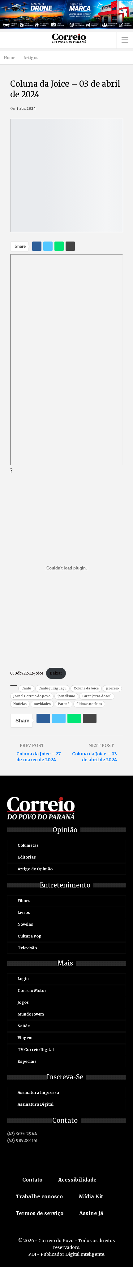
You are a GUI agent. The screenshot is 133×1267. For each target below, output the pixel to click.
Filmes (24, 900)
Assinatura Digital (36, 1104)
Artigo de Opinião (35, 869)
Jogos (23, 1002)
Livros (24, 912)
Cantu (26, 688)
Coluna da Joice (86, 688)
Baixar (56, 673)
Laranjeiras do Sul (96, 696)
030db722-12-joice (26, 673)
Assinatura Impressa (38, 1092)
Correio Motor (32, 990)
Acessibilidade (77, 1180)
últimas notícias (89, 704)
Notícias (20, 704)
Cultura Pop (29, 936)
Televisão (27, 948)
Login (23, 978)
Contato (32, 1180)
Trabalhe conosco (39, 1196)
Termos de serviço (39, 1213)
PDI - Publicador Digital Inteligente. (66, 1254)
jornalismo (66, 696)
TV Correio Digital (36, 1049)
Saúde (24, 1026)
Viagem (25, 1037)
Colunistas (28, 845)
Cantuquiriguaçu (52, 688)
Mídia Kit (91, 1196)
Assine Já (91, 1213)
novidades (42, 704)
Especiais (27, 1061)
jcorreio (112, 688)
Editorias (27, 857)
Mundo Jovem (31, 1014)
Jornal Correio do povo (31, 696)
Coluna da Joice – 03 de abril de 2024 (94, 757)
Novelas (25, 924)
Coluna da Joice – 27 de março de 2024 (38, 757)
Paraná (63, 704)
